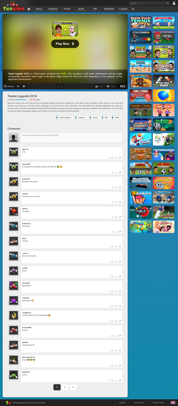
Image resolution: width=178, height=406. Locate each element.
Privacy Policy (158, 403)
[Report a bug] (18, 86)
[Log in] (174, 3)
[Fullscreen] (60, 86)
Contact (122, 403)
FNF (95, 8)
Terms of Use (139, 403)
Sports (81, 8)
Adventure (53, 8)
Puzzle (67, 8)
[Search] (167, 3)
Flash (117, 117)
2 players (123, 8)
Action (39, 8)
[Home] (28, 9)
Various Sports (65, 117)
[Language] (173, 402)
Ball (106, 117)
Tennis (95, 117)
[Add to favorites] (24, 86)
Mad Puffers (21, 100)
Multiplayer (109, 8)
